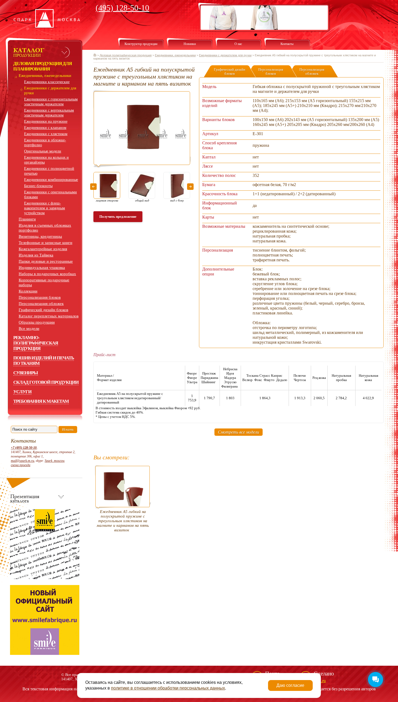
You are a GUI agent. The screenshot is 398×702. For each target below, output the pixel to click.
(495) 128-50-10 (122, 7)
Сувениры (25, 372)
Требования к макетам (41, 401)
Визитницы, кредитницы (40, 236)
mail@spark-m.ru (22, 461)
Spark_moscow (54, 461)
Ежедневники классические (47, 82)
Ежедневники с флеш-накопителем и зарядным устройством (44, 208)
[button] (93, 186)
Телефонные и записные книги (45, 242)
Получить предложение (117, 216)
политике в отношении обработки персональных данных (168, 688)
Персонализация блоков (40, 297)
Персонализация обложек (41, 303)
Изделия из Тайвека (36, 255)
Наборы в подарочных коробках (47, 274)
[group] (142, 128)
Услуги (22, 391)
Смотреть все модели (238, 432)
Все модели (29, 328)
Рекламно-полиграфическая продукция (35, 343)
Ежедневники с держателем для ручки (225, 55)
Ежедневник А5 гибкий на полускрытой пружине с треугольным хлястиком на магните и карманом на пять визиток (123, 520)
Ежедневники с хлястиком (45, 134)
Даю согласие (290, 685)
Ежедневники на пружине (45, 121)
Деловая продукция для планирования (42, 66)
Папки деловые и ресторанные (46, 261)
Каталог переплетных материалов (49, 316)
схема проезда (20, 465)
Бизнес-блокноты (38, 186)
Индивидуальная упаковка (42, 267)
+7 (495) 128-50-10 (24, 448)
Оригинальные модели (42, 151)
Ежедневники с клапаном (45, 128)
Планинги (27, 219)
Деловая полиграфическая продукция (126, 55)
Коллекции (28, 291)
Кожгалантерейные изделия (43, 249)
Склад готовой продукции (46, 382)
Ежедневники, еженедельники (45, 75)
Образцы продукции (37, 322)
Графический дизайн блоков (43, 310)
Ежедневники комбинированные (51, 180)
